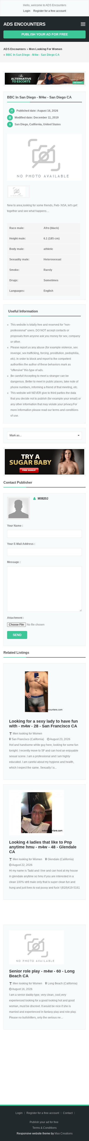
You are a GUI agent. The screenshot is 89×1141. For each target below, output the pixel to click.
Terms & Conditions (44, 1127)
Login (26, 11)
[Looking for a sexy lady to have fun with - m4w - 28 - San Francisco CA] (44, 691)
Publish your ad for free (44, 34)
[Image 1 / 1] (44, 157)
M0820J (43, 498)
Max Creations (64, 1133)
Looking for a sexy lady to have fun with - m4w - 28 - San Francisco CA (43, 723)
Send (17, 635)
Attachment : (15, 617)
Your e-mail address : (21, 543)
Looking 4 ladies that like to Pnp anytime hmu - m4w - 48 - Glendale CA (42, 847)
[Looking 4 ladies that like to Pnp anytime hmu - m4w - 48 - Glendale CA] (44, 812)
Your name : (15, 525)
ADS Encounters (24, 24)
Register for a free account (49, 11)
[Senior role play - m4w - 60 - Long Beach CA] (44, 947)
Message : (14, 562)
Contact (68, 1113)
